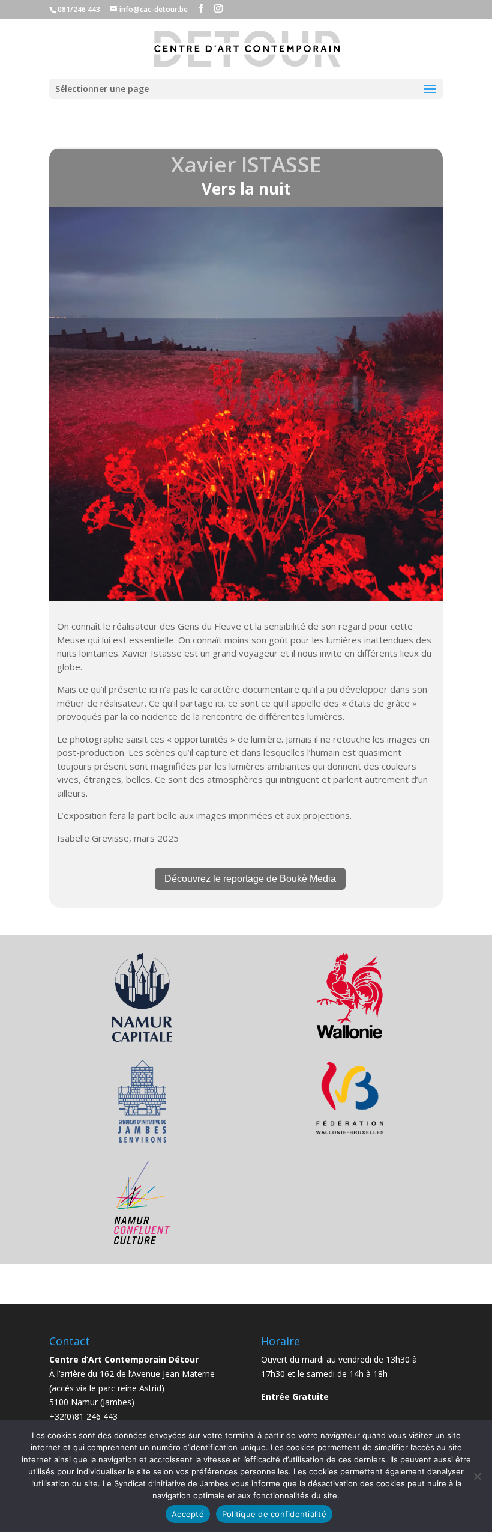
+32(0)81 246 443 (83, 1416)
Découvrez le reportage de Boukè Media (250, 879)
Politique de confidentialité (274, 1514)
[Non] (477, 1476)
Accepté (188, 1514)
